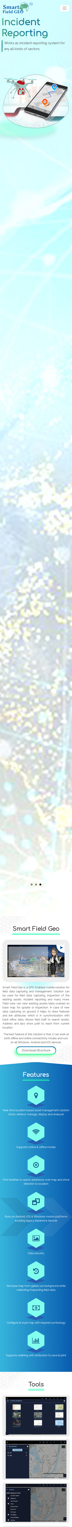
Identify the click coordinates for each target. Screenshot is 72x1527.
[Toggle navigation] (64, 8)
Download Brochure (36, 1050)
